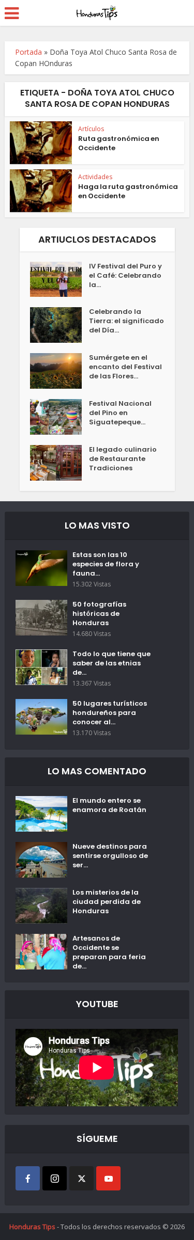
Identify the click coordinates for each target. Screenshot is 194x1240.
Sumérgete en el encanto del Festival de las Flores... (125, 367)
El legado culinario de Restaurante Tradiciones (123, 459)
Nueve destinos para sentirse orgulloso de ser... (110, 856)
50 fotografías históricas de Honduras (99, 614)
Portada (28, 52)
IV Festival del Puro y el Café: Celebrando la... (125, 276)
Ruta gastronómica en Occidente (118, 143)
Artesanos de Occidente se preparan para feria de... (109, 952)
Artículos (91, 128)
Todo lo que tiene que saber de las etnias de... (111, 663)
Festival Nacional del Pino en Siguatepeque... (120, 413)
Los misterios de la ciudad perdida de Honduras (106, 902)
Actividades (95, 176)
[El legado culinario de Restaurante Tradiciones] (59, 463)
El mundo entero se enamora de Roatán (109, 805)
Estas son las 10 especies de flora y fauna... (105, 564)
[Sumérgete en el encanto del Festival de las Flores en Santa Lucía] (59, 371)
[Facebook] (28, 1178)
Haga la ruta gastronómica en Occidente (128, 191)
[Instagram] (54, 1178)
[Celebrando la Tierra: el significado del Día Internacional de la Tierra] (59, 325)
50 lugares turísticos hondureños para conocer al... (109, 713)
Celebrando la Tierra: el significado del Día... (126, 321)
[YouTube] (108, 1178)
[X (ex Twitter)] (81, 1178)
